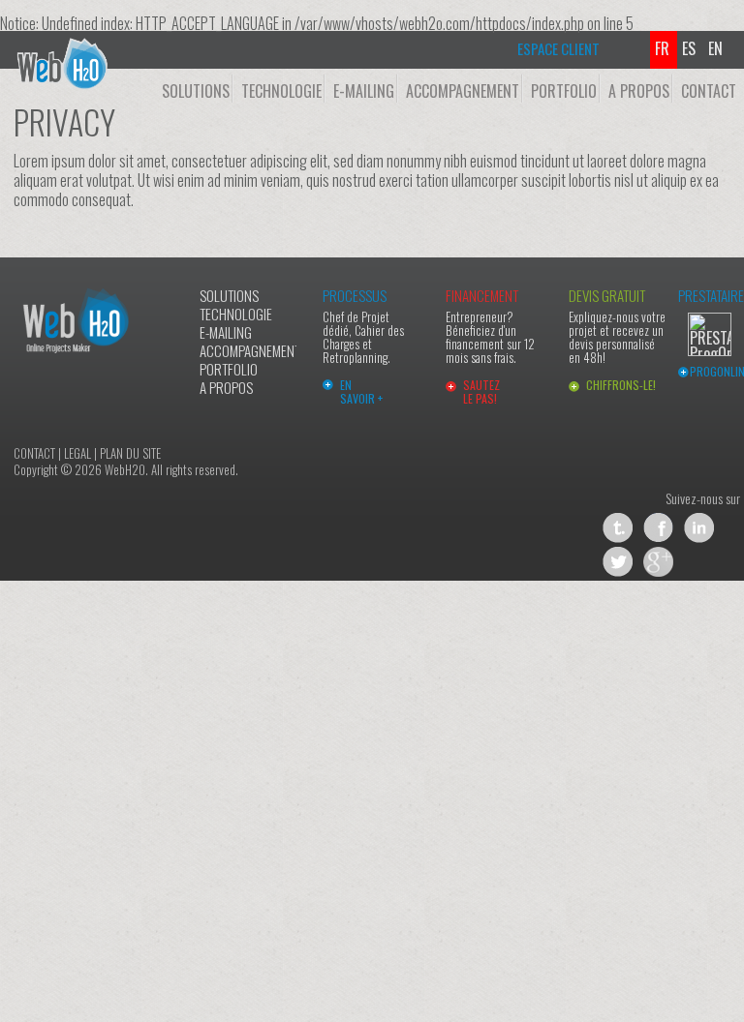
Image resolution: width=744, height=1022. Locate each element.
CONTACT (708, 91)
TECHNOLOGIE (281, 91)
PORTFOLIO (564, 91)
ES (692, 48)
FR (666, 48)
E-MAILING (363, 91)
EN (719, 48)
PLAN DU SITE (130, 453)
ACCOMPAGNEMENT (462, 91)
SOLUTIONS (196, 91)
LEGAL (77, 453)
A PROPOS (638, 91)
